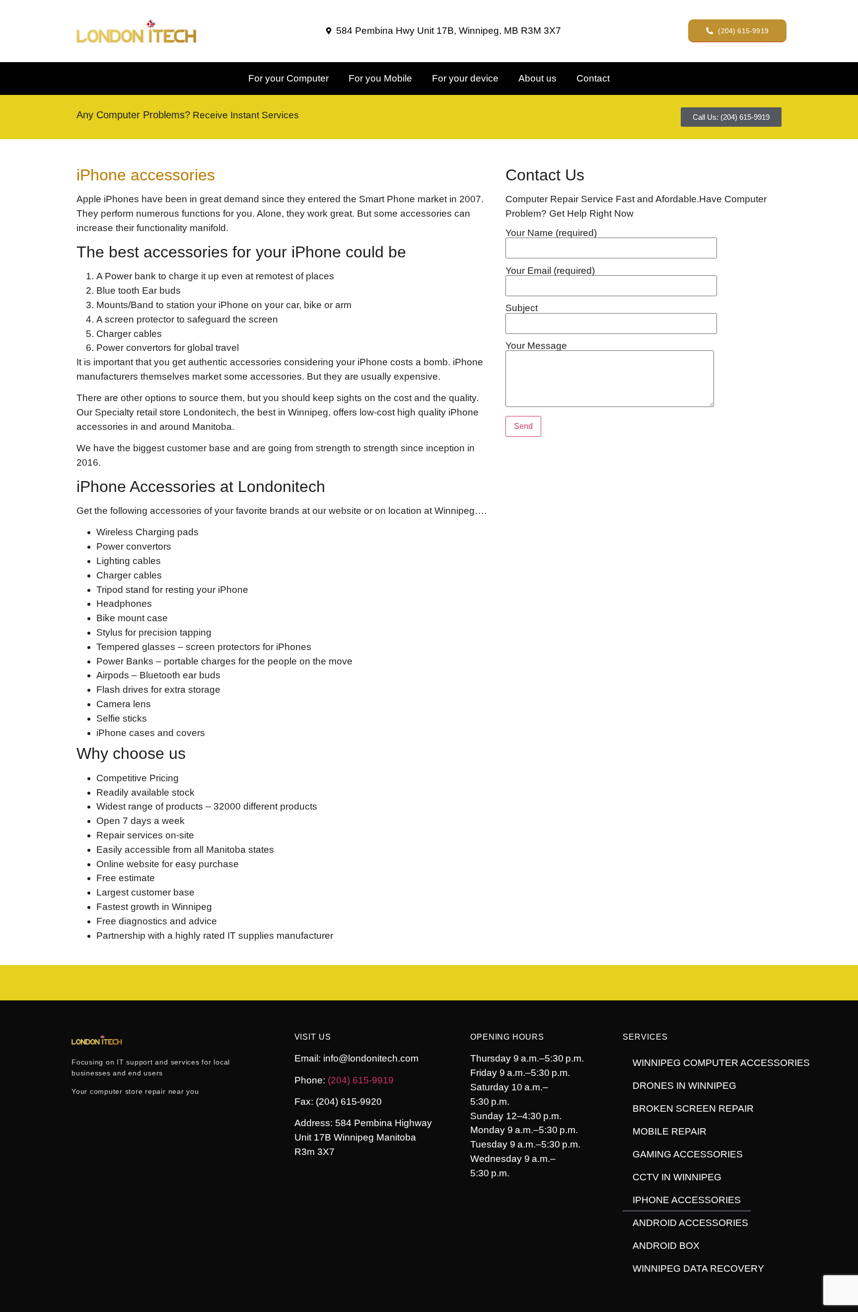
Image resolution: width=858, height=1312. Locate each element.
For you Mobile (380, 78)
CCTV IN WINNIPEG (677, 1177)
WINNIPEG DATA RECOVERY (698, 1268)
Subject (521, 308)
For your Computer (288, 78)
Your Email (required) (550, 271)
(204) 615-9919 (361, 1080)
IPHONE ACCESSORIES (687, 1200)
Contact (593, 78)
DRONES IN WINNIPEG (684, 1085)
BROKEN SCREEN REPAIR (693, 1108)
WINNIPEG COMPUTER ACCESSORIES (721, 1063)
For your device (465, 78)
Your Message (536, 346)
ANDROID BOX (666, 1245)
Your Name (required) (551, 233)
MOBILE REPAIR (670, 1131)
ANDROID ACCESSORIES (690, 1223)
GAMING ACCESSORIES (688, 1154)
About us (537, 78)
